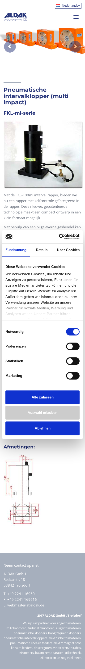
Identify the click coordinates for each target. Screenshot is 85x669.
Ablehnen (43, 428)
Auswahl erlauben (42, 413)
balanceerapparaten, (49, 653)
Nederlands (69, 5)
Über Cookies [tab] (68, 250)
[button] (6, 43)
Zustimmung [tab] (15, 250)
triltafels (75, 648)
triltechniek (73, 653)
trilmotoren (48, 657)
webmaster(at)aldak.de (25, 605)
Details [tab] (41, 250)
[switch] (73, 346)
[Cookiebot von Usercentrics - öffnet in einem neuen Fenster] (60, 237)
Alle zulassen (43, 397)
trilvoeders (26, 653)
